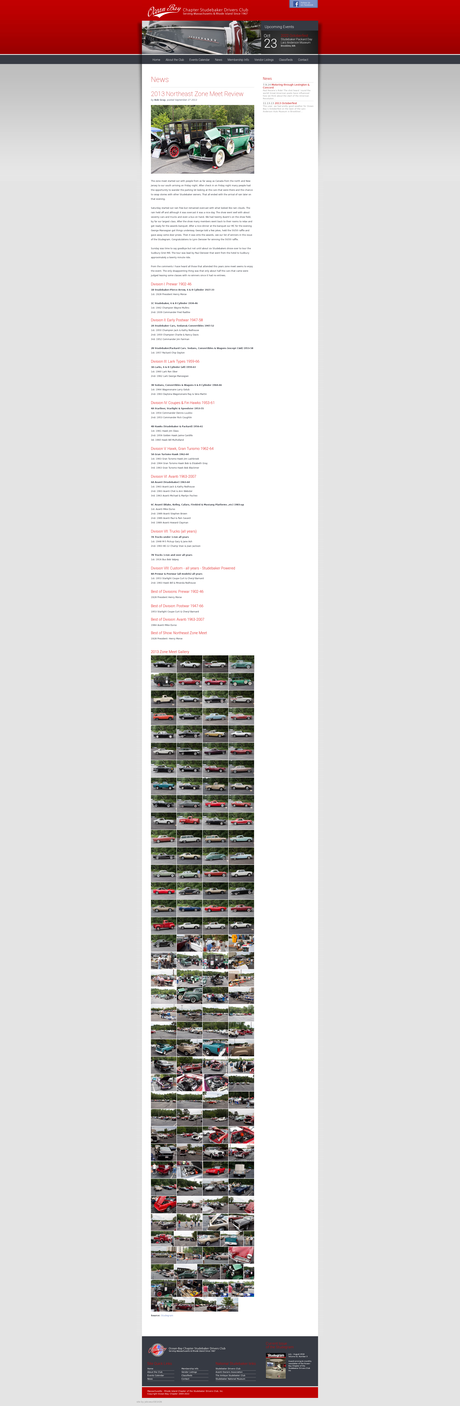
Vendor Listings (264, 59)
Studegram (167, 1315)
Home (156, 59)
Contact (303, 59)
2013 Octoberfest (286, 103)
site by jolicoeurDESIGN (149, 1402)
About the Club (175, 59)
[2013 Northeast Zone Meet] (163, 672)
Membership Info (238, 59)
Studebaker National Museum (230, 1379)
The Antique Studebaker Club (230, 1375)
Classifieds (286, 59)
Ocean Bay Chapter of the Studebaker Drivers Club (196, 10)
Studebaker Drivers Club (228, 1369)
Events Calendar (199, 59)
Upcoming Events (279, 27)
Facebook (303, 4)
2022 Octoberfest (294, 35)
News (218, 59)
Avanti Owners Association (229, 1372)
